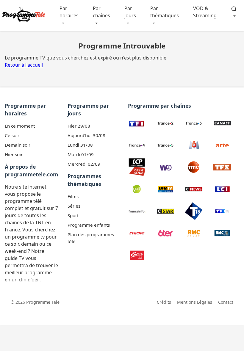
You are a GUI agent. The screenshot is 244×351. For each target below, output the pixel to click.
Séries (74, 206)
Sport (73, 215)
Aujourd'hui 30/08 (86, 135)
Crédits (164, 302)
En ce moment (20, 126)
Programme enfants (89, 225)
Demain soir (17, 145)
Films (73, 196)
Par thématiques (164, 12)
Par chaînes (101, 12)
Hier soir (14, 154)
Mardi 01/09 (81, 154)
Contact (225, 302)
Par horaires (69, 12)
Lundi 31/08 (80, 145)
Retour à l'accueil (24, 65)
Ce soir (12, 135)
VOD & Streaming (205, 12)
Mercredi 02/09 (84, 164)
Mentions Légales (194, 302)
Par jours (130, 12)
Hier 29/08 (79, 126)
